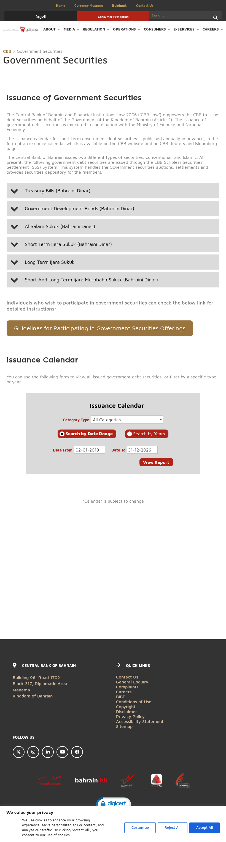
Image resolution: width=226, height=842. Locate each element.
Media (69, 29)
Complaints (127, 686)
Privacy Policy (130, 716)
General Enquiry (132, 681)
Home (60, 5)
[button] (113, 190)
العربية (41, 16)
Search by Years (149, 433)
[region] (113, 824)
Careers (211, 29)
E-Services (184, 29)
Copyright (125, 706)
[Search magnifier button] (215, 17)
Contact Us (145, 5)
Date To (118, 450)
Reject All (172, 828)
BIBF (120, 696)
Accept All (204, 828)
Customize (140, 828)
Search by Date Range (89, 433)
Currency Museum (88, 5)
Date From (62, 450)
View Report (156, 462)
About (49, 29)
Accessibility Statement (139, 721)
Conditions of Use (133, 701)
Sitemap (124, 726)
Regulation (94, 29)
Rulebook (119, 5)
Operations (124, 29)
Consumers (155, 29)
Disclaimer (126, 711)
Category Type (76, 419)
